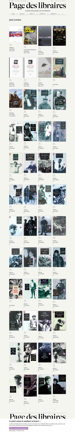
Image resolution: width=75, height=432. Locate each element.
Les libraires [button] (53, 13)
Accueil (13, 13)
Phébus (54, 399)
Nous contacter (57, 0)
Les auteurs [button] (42, 13)
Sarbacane (11, 113)
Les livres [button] (31, 13)
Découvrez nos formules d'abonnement (18, 428)
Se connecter (63, 0)
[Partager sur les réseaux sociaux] (10, 45)
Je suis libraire (17, 0)
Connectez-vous (20, 430)
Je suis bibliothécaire (24, 0)
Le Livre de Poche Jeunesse (30, 49)
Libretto (40, 51)
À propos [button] (21, 13)
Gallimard (11, 47)
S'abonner (52, 0)
